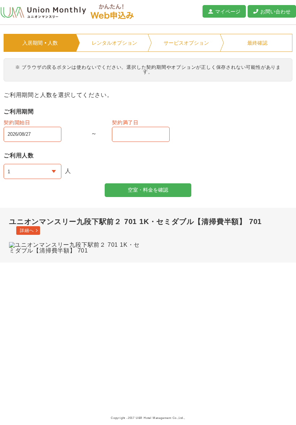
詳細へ (27, 230)
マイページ (227, 11)
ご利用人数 (19, 155)
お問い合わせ (275, 11)
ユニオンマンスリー (43, 12)
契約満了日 (125, 122)
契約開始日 (17, 122)
